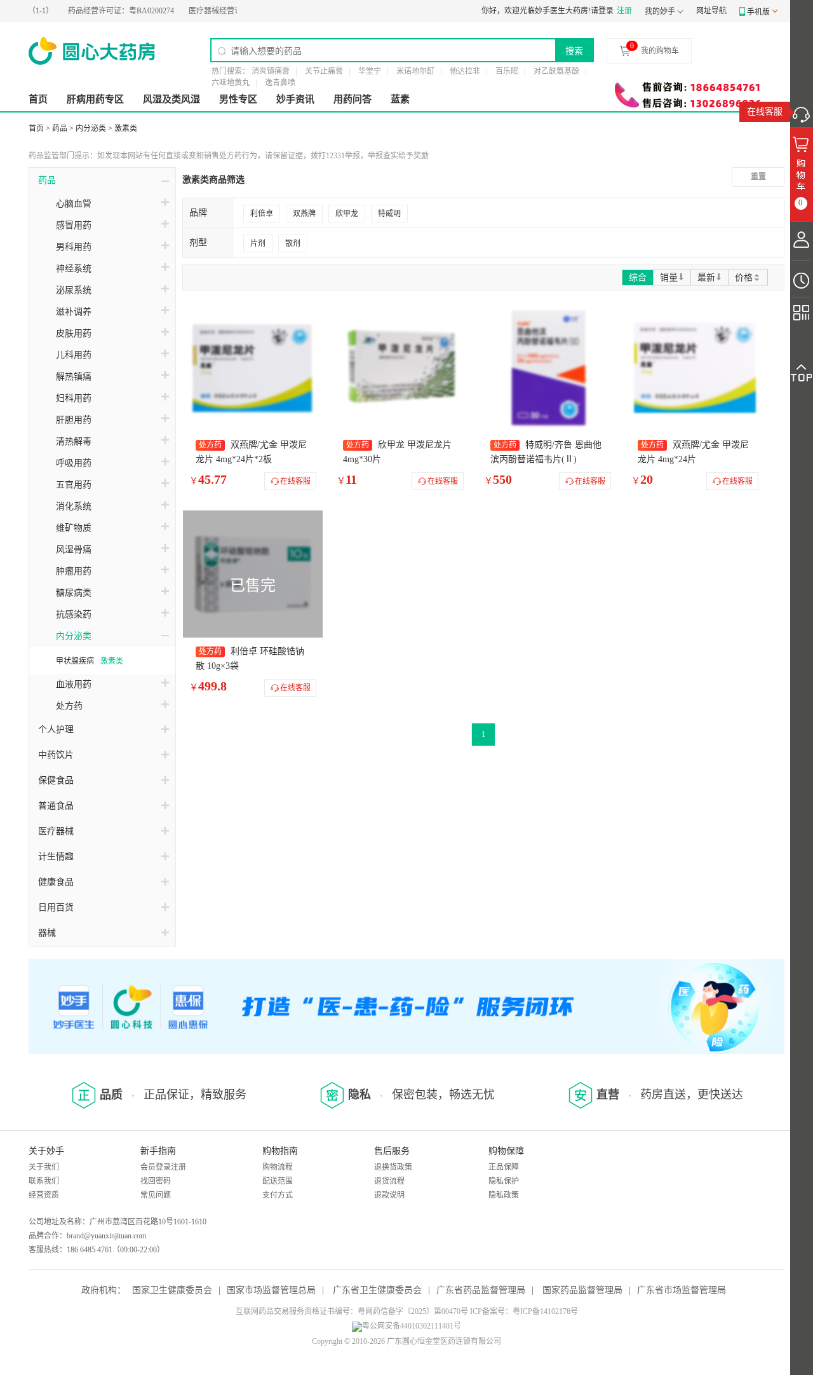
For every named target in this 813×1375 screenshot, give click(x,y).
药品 (59, 128)
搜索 (574, 51)
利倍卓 (261, 213)
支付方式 (277, 1195)
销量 (669, 277)
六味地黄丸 (231, 82)
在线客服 (765, 111)
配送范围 (277, 1181)
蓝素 (400, 99)
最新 (706, 277)
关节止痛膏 (324, 71)
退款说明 (389, 1195)
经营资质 (44, 1195)
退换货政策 (393, 1167)
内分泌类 (91, 128)
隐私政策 (503, 1195)
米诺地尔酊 (415, 71)
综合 (638, 277)
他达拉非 (465, 71)
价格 (744, 277)
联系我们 (44, 1181)
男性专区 (238, 99)
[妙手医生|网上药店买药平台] (92, 50)
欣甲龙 (346, 213)
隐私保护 (503, 1181)
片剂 (257, 243)
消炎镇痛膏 (271, 71)
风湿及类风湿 (171, 99)
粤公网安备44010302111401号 (411, 1326)
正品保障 (503, 1167)
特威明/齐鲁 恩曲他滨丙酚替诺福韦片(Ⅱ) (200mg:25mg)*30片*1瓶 (545, 459)
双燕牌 (304, 213)
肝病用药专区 (95, 99)
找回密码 (155, 1181)
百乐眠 (506, 71)
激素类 (125, 128)
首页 (38, 99)
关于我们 (44, 1167)
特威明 (389, 213)
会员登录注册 (163, 1167)
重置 (758, 176)
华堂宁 (369, 71)
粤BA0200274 (104, 10)
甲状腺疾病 (75, 661)
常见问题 (155, 1195)
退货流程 (389, 1181)
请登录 (602, 10)
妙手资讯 (295, 99)
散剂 (292, 243)
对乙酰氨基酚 (556, 71)
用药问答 (352, 99)
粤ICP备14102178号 (545, 1311)
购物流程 (277, 1167)
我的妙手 (660, 11)
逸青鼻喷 (280, 82)
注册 (624, 10)
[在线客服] (801, 111)
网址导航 (711, 10)
